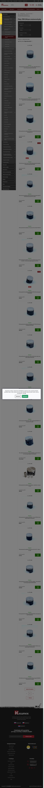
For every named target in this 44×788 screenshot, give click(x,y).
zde (25, 393)
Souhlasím (25, 396)
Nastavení (18, 396)
